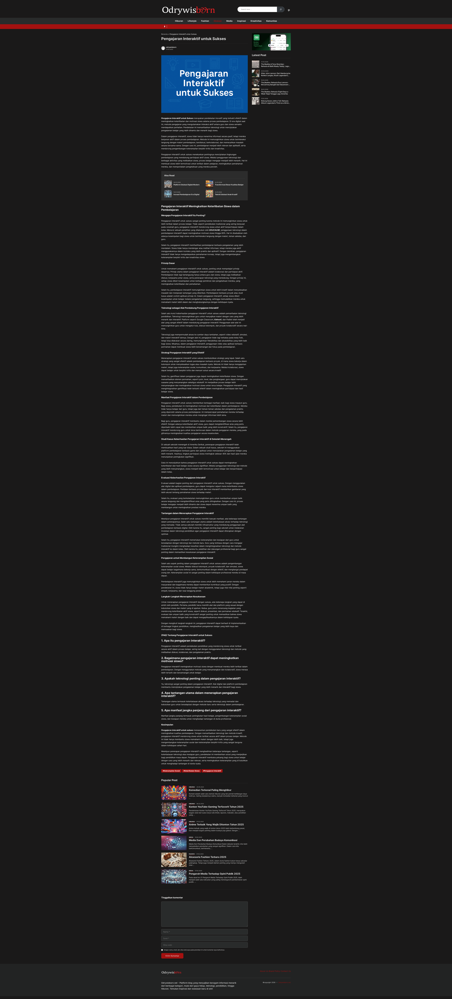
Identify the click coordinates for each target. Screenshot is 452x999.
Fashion (205, 21)
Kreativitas (256, 21)
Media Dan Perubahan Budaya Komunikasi (213, 840)
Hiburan (179, 21)
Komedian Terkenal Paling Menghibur (210, 790)
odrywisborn (171, 47)
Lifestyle (192, 21)
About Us (264, 971)
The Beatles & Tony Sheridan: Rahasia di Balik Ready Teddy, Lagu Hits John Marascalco (275, 66)
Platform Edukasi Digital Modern (187, 185)
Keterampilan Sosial (172, 771)
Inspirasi (241, 21)
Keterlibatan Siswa (192, 771)
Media (229, 21)
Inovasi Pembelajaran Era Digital (186, 194)
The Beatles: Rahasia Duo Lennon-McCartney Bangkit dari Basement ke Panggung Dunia (276, 84)
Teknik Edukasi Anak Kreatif (226, 194)
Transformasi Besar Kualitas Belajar (229, 185)
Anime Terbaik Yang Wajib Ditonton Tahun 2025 (216, 824)
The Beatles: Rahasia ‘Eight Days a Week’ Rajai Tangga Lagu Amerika (274, 93)
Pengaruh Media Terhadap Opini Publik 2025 (214, 873)
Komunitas (271, 21)
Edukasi (218, 21)
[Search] (280, 9)
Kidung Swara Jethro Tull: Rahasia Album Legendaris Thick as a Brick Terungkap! (275, 103)
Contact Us (286, 971)
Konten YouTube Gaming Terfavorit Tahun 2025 (216, 806)
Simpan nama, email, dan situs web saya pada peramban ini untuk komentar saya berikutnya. (194, 950)
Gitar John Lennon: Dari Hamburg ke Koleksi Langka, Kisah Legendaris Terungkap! (275, 75)
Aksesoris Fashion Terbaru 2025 (207, 857)
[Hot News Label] (164, 26)
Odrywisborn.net (284, 982)
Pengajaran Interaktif (212, 771)
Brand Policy (274, 971)
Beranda (164, 34)
